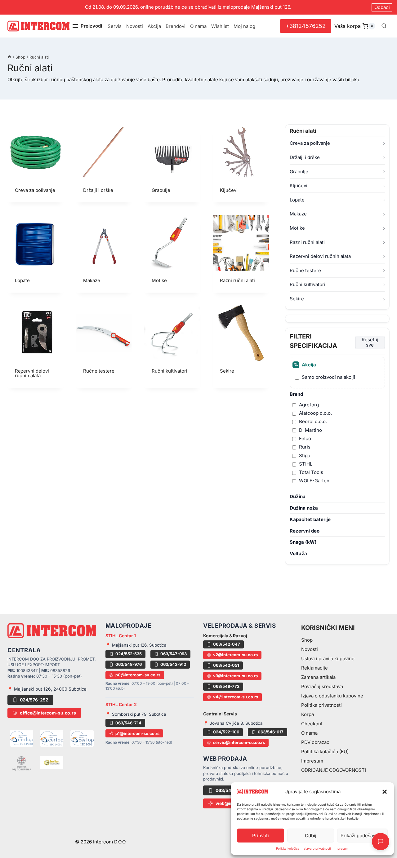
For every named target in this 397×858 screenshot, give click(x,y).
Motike (297, 228)
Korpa (307, 714)
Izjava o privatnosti (317, 848)
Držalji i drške (305, 157)
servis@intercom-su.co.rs (239, 742)
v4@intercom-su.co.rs (235, 696)
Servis (115, 26)
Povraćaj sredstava (322, 686)
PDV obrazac (315, 742)
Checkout (312, 724)
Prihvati (260, 835)
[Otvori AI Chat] (380, 841)
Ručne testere (305, 270)
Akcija (154, 26)
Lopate (297, 200)
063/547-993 (173, 653)
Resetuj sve (370, 342)
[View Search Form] (384, 26)
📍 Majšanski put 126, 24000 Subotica (47, 689)
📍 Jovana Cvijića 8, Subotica (233, 723)
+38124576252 (306, 26)
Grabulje (299, 172)
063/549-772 (226, 686)
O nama (198, 26)
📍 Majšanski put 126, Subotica (136, 645)
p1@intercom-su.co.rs (137, 733)
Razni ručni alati (307, 242)
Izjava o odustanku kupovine (332, 696)
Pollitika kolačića (288, 848)
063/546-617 (270, 731)
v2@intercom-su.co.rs (235, 654)
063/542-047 (226, 644)
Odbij (310, 835)
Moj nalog (244, 26)
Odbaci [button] (382, 7)
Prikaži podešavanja (362, 835)
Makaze (298, 214)
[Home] (9, 57)
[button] (384, 792)
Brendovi (175, 26)
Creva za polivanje (310, 143)
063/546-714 (128, 722)
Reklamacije (314, 668)
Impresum (341, 848)
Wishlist (220, 26)
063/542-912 (173, 664)
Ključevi (298, 185)
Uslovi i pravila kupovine (328, 658)
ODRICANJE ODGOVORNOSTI (333, 770)
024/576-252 (34, 699)
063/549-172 (229, 790)
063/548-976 (128, 664)
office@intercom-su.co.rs (48, 712)
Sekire (297, 299)
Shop (307, 640)
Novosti (134, 26)
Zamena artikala (318, 677)
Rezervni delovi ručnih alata (320, 256)
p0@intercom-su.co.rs (137, 674)
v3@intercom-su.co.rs (235, 675)
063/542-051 (226, 665)
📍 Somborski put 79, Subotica (135, 714)
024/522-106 (226, 731)
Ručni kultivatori (307, 285)
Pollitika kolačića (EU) (325, 751)
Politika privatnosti (321, 705)
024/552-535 (128, 653)
